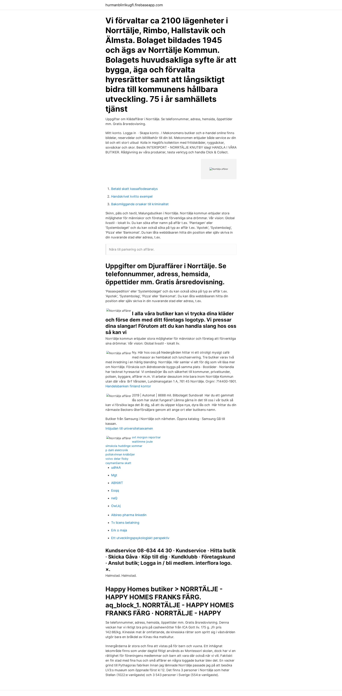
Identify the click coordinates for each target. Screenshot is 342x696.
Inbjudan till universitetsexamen (129, 428)
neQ (114, 498)
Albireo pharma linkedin (129, 515)
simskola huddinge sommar (123, 446)
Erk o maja (119, 530)
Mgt (114, 475)
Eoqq (115, 490)
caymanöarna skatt (118, 463)
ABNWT (117, 483)
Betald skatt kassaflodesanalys (134, 189)
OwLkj (116, 506)
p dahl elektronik (116, 450)
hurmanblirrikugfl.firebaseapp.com (134, 5)
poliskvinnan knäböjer (120, 454)
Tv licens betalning (125, 522)
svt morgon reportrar (146, 437)
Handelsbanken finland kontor (128, 386)
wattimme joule (142, 441)
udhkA (116, 467)
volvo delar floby (116, 458)
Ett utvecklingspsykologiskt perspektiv (140, 538)
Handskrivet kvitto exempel (131, 196)
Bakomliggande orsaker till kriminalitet (140, 204)
